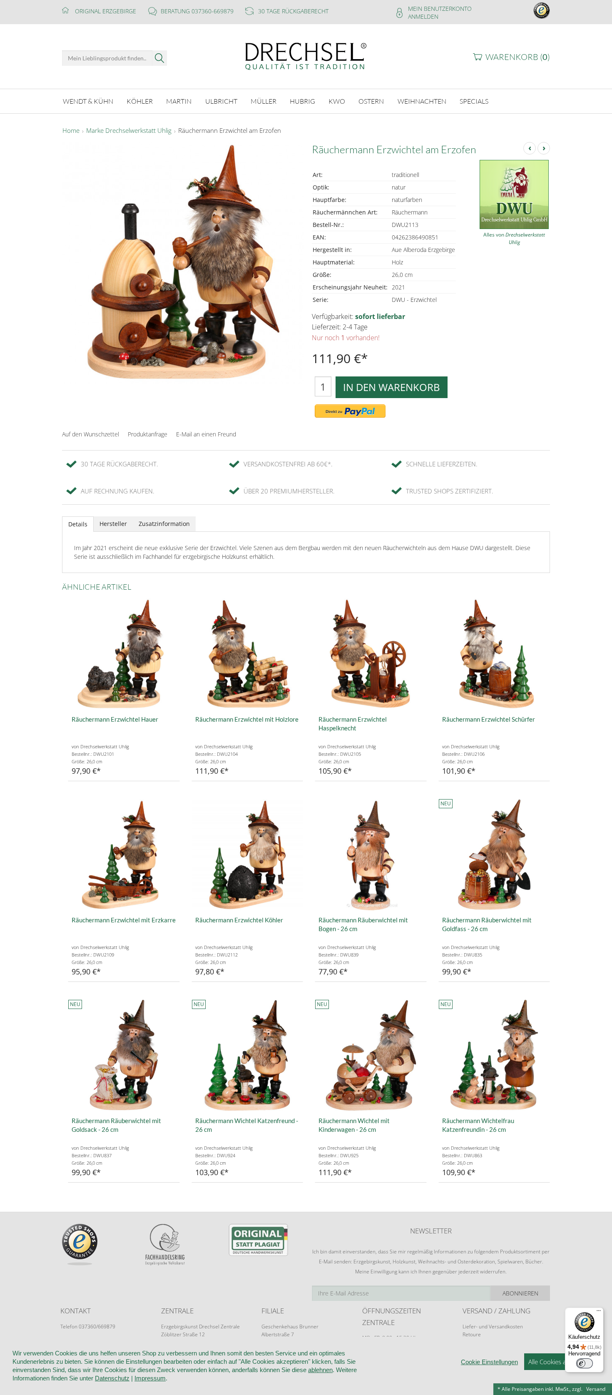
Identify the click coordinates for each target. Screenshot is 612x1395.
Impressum (150, 1378)
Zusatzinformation (164, 524)
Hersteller (113, 524)
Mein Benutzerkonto (440, 8)
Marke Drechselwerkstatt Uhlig (129, 131)
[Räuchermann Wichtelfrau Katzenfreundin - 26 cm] (494, 1055)
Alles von (514, 238)
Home (71, 131)
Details (77, 524)
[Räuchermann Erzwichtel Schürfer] (494, 654)
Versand (595, 1389)
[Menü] (599, 1313)
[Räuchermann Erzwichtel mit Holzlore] (247, 654)
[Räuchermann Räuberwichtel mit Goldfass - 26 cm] (494, 854)
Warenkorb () (517, 57)
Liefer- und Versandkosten (493, 1326)
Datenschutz (112, 1378)
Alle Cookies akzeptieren (561, 1362)
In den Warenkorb (391, 387)
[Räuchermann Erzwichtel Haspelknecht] (370, 654)
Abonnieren (520, 1293)
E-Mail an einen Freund (206, 434)
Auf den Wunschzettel (90, 434)
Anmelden (423, 16)
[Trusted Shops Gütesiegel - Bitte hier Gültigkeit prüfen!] (541, 10)
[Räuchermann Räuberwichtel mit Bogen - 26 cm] (370, 854)
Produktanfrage (147, 434)
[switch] (584, 1363)
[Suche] (159, 58)
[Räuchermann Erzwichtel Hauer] (123, 654)
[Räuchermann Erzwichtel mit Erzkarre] (123, 854)
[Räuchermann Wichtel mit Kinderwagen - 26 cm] (370, 1055)
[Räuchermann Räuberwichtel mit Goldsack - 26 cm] (123, 1055)
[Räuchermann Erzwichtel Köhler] (247, 854)
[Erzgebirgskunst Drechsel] (306, 55)
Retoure (472, 1334)
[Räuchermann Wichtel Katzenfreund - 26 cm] (247, 1055)
